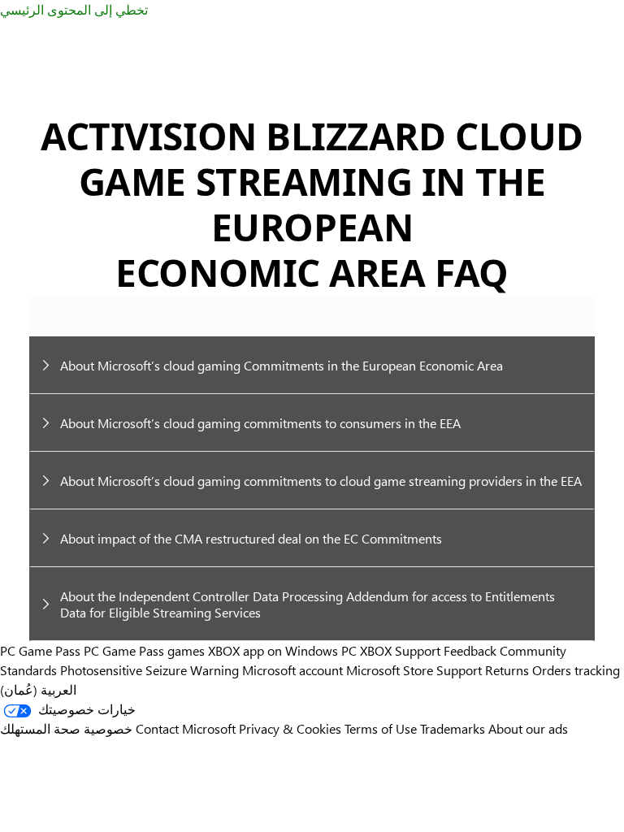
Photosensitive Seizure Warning (149, 669)
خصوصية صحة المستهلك (66, 728)
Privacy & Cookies (290, 728)
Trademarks (452, 728)
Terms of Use (380, 728)
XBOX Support (400, 650)
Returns (507, 669)
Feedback (470, 650)
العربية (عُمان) (38, 689)
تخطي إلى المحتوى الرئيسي (74, 9)
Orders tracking (576, 669)
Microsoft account (292, 669)
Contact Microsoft (186, 728)
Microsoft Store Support (414, 669)
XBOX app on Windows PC (282, 650)
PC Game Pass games (144, 650)
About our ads (528, 728)
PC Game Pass (40, 650)
